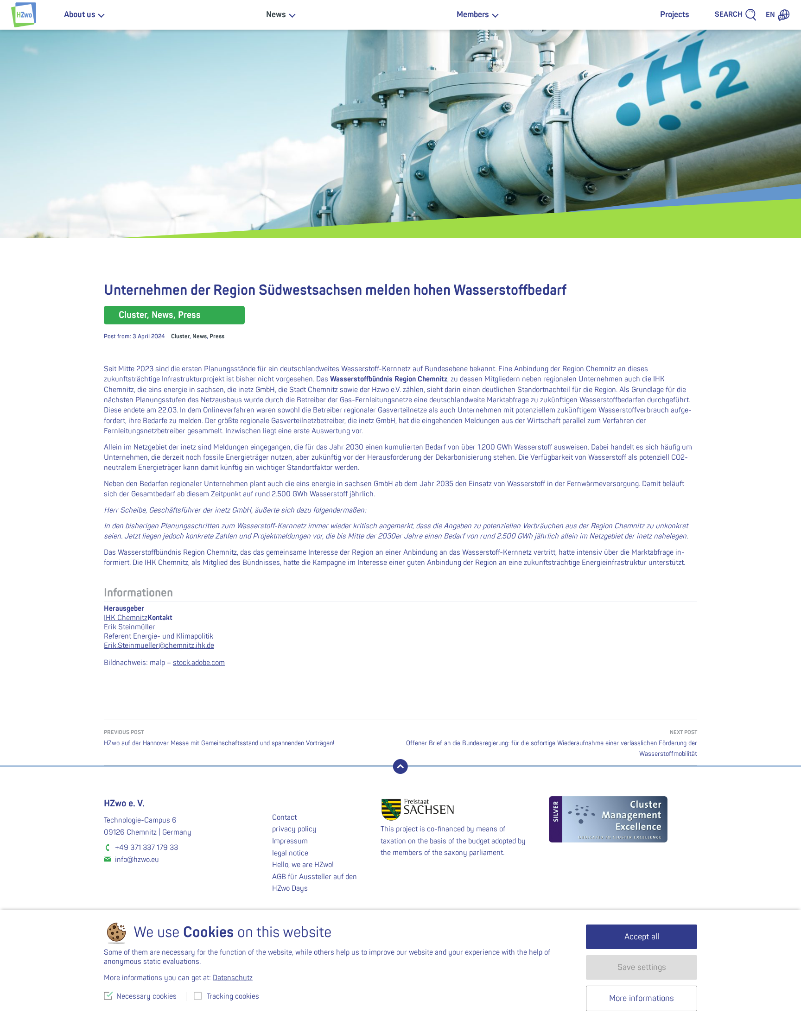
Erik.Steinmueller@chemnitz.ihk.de (159, 645)
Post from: (134, 336)
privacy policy (294, 829)
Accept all (641, 937)
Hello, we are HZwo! (303, 864)
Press (217, 336)
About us (79, 14)
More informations (641, 998)
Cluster (180, 336)
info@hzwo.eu (137, 859)
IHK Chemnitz (125, 617)
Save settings (641, 967)
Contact (284, 817)
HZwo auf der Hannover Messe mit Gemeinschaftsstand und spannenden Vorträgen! (219, 738)
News (276, 14)
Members (473, 14)
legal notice (290, 853)
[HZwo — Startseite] (23, 14)
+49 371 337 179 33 (146, 847)
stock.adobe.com (199, 662)
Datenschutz (233, 977)
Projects (674, 14)
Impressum (290, 841)
